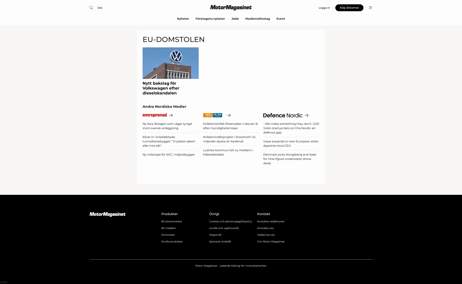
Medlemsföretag (257, 18)
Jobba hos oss (266, 234)
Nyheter (183, 18)
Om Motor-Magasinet (271, 241)
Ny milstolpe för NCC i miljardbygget (169, 154)
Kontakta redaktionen (271, 221)
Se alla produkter (172, 241)
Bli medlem (168, 228)
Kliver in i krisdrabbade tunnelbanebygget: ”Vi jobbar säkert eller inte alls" (169, 141)
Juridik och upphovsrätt (224, 228)
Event (280, 18)
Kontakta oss (265, 228)
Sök (99, 7)
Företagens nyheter (210, 18)
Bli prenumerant (171, 221)
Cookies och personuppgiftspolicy (230, 221)
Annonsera (168, 234)
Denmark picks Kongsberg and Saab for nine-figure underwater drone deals (289, 159)
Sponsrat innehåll (220, 241)
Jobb (235, 18)
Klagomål (215, 234)
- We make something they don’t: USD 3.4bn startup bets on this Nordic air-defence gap (291, 128)
